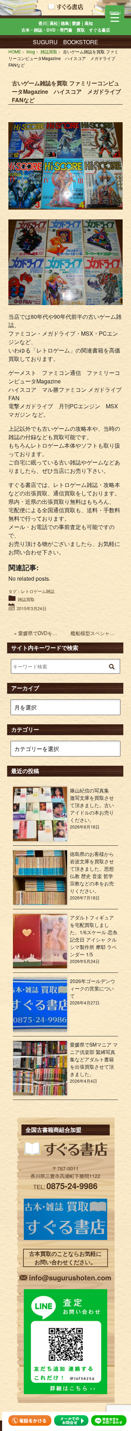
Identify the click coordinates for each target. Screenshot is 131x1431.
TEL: (65, 1187)
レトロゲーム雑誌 (37, 591)
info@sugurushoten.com (70, 1277)
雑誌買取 (26, 599)
